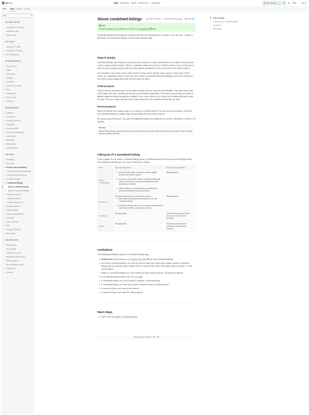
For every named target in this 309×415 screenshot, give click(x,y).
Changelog (155, 3)
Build (12, 9)
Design (19, 9)
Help (294, 3)
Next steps (217, 29)
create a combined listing (125, 316)
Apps (116, 3)
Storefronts (124, 3)
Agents (134, 3)
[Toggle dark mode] (289, 3)
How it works (218, 18)
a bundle (139, 276)
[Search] (284, 3)
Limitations (217, 25)
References (143, 3)
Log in (303, 3)
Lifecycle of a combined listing (225, 22)
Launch (27, 9)
